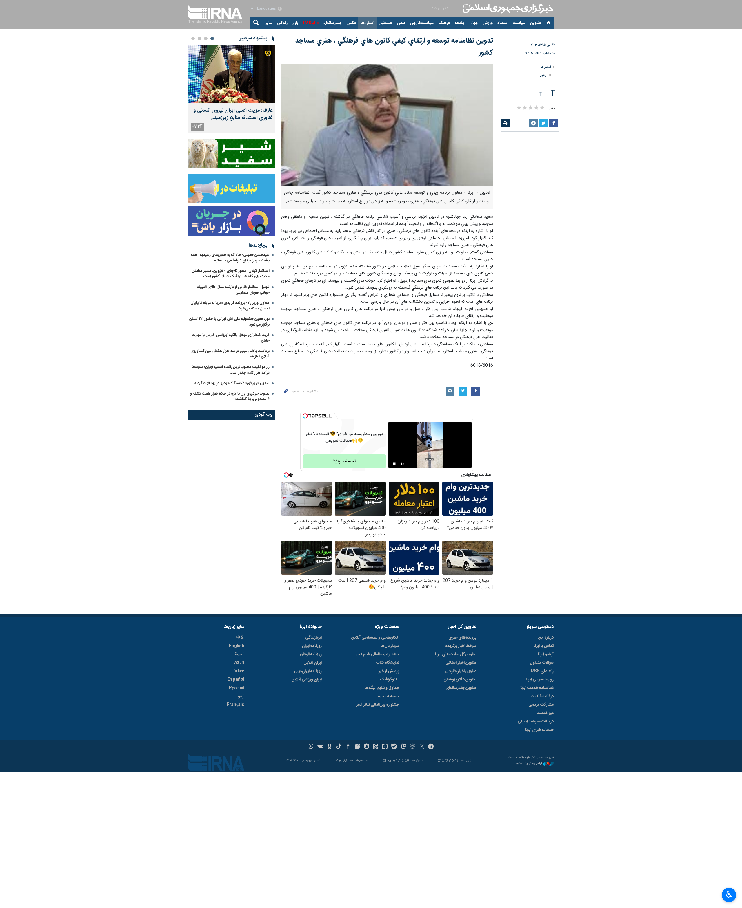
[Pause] (394, 463)
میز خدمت (545, 713)
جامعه (460, 23)
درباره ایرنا (545, 637)
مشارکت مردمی (541, 704)
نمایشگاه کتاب (387, 662)
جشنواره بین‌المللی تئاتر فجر (377, 704)
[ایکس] (422, 747)
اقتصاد (502, 23)
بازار (295, 23)
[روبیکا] (413, 747)
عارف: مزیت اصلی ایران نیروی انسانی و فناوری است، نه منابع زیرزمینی (232, 114)
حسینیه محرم (388, 696)
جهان (473, 23)
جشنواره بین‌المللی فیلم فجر (377, 654)
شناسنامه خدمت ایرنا (537, 688)
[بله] (394, 747)
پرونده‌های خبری (462, 637)
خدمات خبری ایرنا (539, 730)
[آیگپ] (385, 747)
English (236, 646)
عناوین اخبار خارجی (460, 671)
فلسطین (385, 23)
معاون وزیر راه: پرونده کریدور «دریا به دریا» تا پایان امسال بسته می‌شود (230, 306)
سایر (268, 23)
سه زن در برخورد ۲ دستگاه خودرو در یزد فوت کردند (232, 383)
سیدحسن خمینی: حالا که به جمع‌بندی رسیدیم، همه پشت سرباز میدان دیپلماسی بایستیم (230, 258)
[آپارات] (403, 747)
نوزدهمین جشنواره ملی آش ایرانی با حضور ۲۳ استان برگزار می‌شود (229, 322)
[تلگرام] (431, 747)
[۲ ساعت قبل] (231, 74)
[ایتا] (376, 747)
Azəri (239, 662)
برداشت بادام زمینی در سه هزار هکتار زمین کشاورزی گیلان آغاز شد (230, 354)
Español (236, 679)
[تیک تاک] (339, 747)
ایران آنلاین (313, 662)
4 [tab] (193, 38)
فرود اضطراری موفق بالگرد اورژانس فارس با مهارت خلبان (231, 338)
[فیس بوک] (348, 747)
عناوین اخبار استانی (460, 662)
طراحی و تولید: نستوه (529, 763)
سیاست (519, 23)
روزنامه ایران (312, 646)
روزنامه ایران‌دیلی (308, 671)
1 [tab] (212, 38)
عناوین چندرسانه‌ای (460, 688)
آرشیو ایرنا (546, 654)
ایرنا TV (308, 23)
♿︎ (729, 894)
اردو (241, 696)
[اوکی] (329, 747)
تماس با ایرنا (544, 646)
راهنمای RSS (542, 671)
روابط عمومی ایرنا (540, 679)
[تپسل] (305, 416)
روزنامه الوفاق (311, 654)
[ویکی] (320, 747)
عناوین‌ (535, 23)
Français (235, 704)
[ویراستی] (357, 747)
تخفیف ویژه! (344, 461)
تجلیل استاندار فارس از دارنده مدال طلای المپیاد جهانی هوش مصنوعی (233, 290)
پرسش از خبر (389, 671)
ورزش (488, 23)
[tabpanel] (231, 89)
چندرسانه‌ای (332, 23)
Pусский (236, 688)
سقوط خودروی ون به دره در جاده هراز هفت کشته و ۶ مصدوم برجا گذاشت (230, 396)
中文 (240, 637)
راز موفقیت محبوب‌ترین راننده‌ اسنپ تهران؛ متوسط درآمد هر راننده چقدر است (231, 370)
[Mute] (402, 463)
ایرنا (507, 8)
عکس (351, 23)
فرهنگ (444, 23)
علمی (401, 23)
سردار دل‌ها (390, 646)
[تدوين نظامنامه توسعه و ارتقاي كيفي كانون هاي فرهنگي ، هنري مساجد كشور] (387, 125)
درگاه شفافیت (542, 696)
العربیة (239, 654)
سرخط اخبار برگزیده (460, 646)
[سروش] (366, 747)
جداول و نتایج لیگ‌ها (382, 688)
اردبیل (544, 75)
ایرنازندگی (313, 637)
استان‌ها (367, 23)
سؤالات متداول (542, 662)
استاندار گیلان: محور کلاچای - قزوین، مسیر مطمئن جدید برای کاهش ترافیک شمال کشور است (231, 274)
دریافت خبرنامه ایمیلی (536, 721)
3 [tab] (199, 38)
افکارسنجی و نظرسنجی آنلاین (375, 637)
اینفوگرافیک (389, 679)
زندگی (282, 23)
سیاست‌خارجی (422, 23)
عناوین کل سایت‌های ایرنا (455, 654)
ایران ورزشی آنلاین (307, 679)
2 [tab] (206, 38)
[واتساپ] (311, 747)
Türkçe (237, 671)
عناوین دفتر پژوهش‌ (459, 679)
